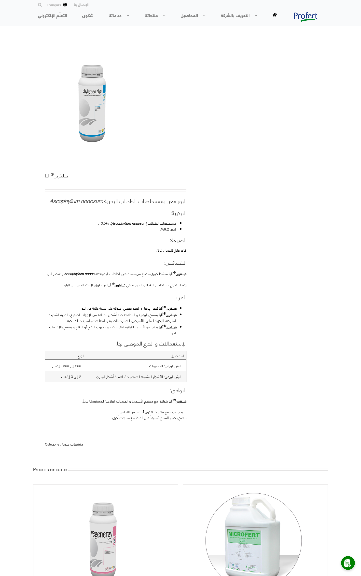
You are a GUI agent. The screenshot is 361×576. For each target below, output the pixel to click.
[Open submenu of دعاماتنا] (130, 15)
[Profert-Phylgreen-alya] (104, 103)
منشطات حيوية (72, 444)
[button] (37, 5)
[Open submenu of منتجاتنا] (167, 15)
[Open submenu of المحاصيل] (207, 15)
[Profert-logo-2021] (306, 14)
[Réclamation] (348, 563)
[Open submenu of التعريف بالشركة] (258, 15)
